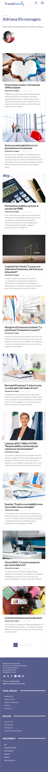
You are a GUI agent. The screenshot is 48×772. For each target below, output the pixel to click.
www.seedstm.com (9, 670)
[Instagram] (23, 676)
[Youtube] (19, 676)
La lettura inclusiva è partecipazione (23, 617)
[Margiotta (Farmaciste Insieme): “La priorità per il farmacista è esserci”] (24, 310)
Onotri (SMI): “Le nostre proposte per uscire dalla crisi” (22, 564)
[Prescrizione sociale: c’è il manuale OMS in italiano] (24, 67)
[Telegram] (15, 676)
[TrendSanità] (14, 3)
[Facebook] (12, 676)
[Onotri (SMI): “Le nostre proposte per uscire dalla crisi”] (24, 545)
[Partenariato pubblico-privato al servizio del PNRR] (24, 188)
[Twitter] (8, 676)
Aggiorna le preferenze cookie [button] (14, 684)
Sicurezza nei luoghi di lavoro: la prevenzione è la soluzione (21, 147)
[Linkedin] (4, 676)
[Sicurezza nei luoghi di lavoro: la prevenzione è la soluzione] (24, 128)
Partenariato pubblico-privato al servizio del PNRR (21, 207)
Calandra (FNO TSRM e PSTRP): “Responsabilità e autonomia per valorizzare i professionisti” (21, 446)
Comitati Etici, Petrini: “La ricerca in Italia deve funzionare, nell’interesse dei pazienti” (24, 269)
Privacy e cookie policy (11, 681)
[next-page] (31, 645)
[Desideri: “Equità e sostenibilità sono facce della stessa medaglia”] (24, 487)
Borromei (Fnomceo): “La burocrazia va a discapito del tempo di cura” (23, 387)
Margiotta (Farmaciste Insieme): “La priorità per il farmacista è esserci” (23, 328)
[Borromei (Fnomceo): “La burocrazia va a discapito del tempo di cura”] (24, 368)
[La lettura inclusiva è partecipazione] (24, 600)
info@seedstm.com (9, 672)
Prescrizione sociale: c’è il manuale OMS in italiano (22, 86)
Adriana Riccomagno (12, 91)
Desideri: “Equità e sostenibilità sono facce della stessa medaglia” (24, 505)
